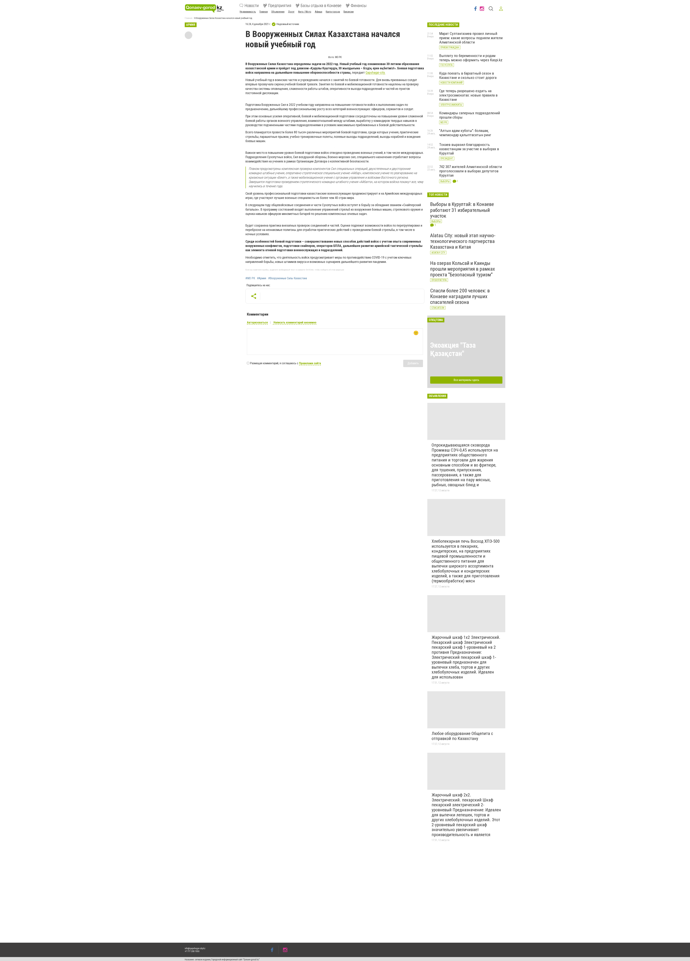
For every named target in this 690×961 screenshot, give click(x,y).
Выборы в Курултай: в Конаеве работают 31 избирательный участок (462, 210)
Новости (252, 5)
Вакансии (349, 11)
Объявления (277, 11)
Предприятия (279, 5)
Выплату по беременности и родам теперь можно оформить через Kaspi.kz (470, 58)
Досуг (291, 11)
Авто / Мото (304, 11)
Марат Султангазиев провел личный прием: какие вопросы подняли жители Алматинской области (471, 37)
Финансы (359, 5)
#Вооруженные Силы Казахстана (287, 278)
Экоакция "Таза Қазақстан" (453, 349)
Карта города (333, 11)
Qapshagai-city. (375, 72)
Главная (263, 11)
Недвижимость (248, 11)
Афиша (318, 11)
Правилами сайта (310, 363)
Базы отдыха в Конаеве (321, 5)
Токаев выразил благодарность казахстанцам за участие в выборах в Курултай (469, 148)
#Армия (261, 278)
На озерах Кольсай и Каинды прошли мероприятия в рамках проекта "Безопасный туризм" (462, 269)
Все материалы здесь (466, 380)
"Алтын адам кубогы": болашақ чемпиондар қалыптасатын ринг (465, 132)
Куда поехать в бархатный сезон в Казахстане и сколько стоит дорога (467, 75)
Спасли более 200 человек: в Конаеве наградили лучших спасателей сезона (460, 296)
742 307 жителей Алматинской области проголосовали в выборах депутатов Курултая (470, 171)
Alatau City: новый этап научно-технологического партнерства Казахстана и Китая (462, 241)
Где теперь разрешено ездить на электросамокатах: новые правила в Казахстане (468, 95)
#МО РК (250, 278)
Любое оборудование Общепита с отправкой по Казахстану (462, 736)
